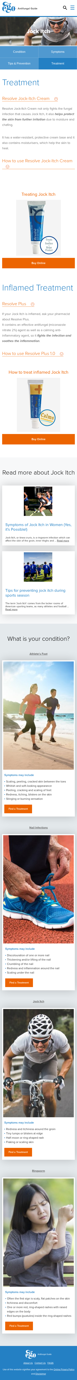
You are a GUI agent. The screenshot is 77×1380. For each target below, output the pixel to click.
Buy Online (38, 263)
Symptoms (57, 51)
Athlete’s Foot (38, 654)
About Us (28, 1363)
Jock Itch (38, 1001)
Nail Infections (38, 827)
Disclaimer (40, 1373)
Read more (63, 540)
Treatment (57, 63)
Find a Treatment (18, 808)
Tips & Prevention (19, 63)
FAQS (50, 1363)
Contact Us (40, 1363)
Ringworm (38, 1171)
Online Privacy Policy (64, 1369)
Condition (19, 51)
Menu (72, 8)
